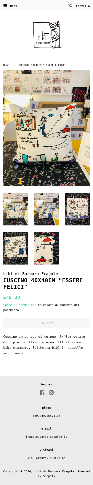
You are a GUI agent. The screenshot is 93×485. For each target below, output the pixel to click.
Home (6, 65)
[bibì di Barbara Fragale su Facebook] (42, 393)
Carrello (82, 6)
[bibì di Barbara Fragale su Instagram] (51, 393)
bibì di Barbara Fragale (54, 471)
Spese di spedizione (19, 305)
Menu (12, 6)
